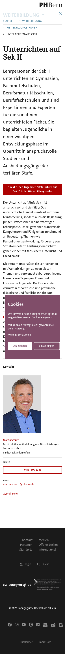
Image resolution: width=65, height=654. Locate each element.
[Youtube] (24, 625)
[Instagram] (16, 625)
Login (28, 564)
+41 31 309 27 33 (32, 469)
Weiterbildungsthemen (21, 28)
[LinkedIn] (38, 625)
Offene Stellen (48, 545)
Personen (26, 545)
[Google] (61, 625)
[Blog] (53, 625)
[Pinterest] (31, 625)
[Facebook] (10, 625)
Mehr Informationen (19, 334)
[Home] (50, 5)
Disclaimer (26, 642)
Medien (44, 540)
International (47, 550)
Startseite (9, 21)
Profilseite (12, 493)
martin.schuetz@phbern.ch (18, 484)
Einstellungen (46, 345)
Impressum (45, 642)
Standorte (25, 550)
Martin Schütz (11, 440)
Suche (46, 564)
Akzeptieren (20, 345)
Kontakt (27, 540)
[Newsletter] (45, 625)
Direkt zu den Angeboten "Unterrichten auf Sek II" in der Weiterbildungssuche (32, 189)
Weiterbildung (21, 15)
